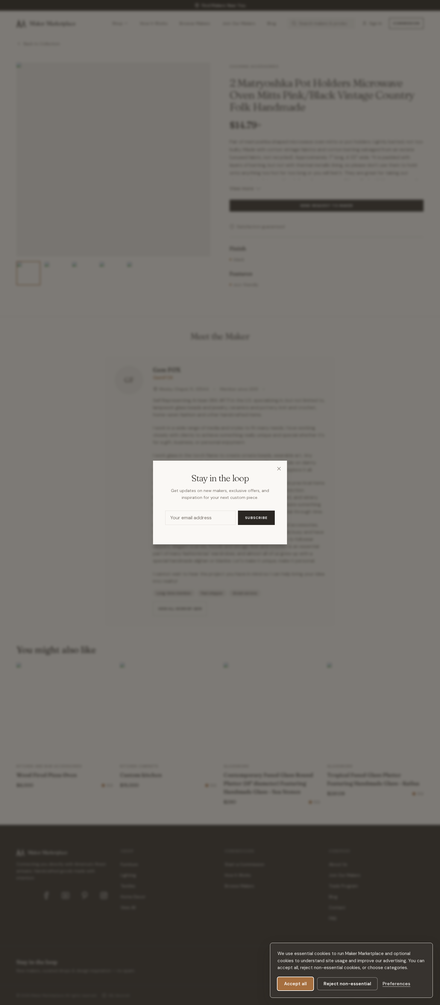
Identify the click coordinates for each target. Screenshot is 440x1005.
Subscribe (256, 517)
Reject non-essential (347, 984)
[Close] (279, 469)
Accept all (295, 984)
